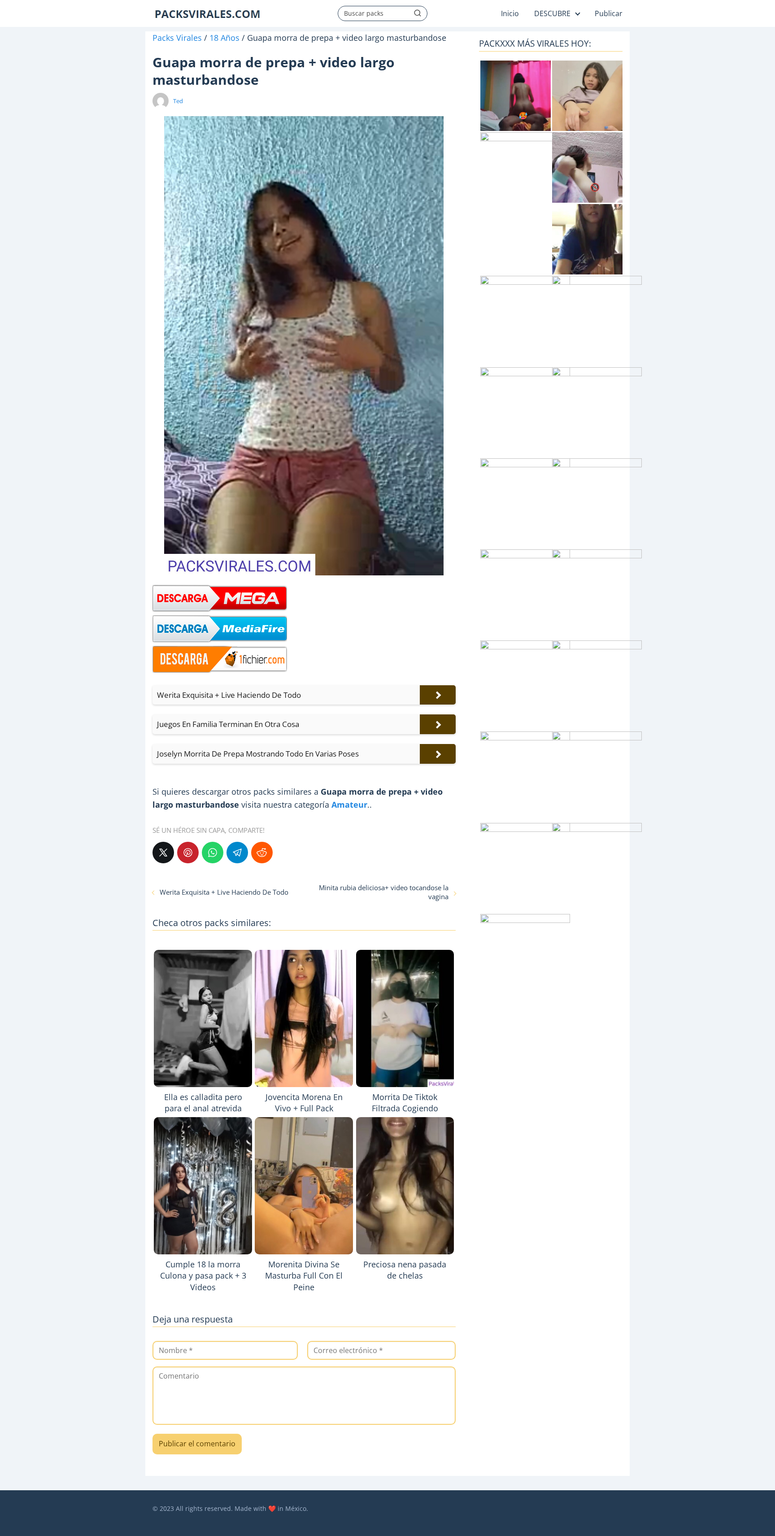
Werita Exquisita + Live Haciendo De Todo (224, 892)
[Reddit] (262, 852)
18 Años (224, 37)
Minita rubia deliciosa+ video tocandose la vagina (383, 892)
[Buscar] (417, 13)
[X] (163, 852)
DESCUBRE (552, 13)
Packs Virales (177, 37)
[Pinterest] (188, 852)
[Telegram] (237, 852)
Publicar (609, 13)
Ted (178, 101)
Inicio (510, 13)
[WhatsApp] (212, 852)
